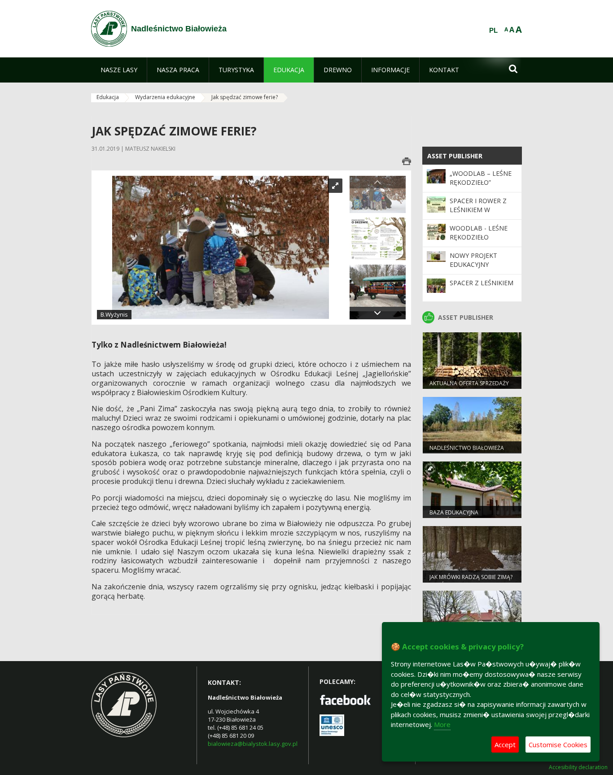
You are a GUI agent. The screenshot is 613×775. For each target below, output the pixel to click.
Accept (505, 744)
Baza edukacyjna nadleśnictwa (453, 516)
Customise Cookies (558, 744)
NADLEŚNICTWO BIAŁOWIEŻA (466, 448)
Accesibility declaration (578, 767)
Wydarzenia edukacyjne (165, 97)
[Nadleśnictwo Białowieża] (109, 29)
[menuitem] (119, 70)
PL (493, 30)
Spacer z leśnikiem (481, 283)
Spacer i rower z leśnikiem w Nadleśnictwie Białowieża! (478, 214)
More (442, 724)
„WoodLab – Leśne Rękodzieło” (481, 178)
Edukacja (107, 97)
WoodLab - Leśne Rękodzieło (479, 232)
